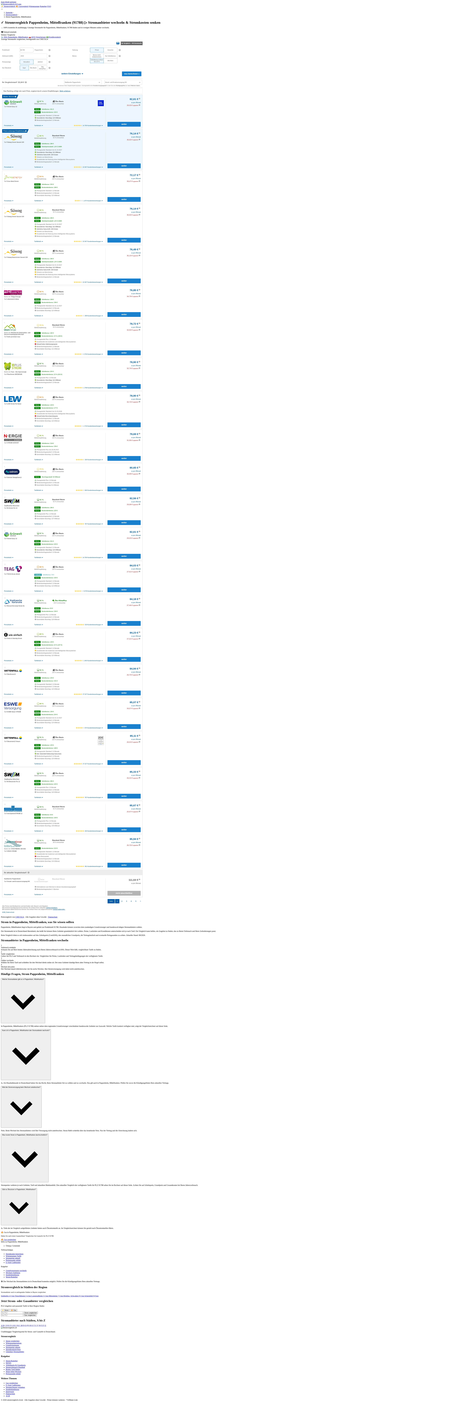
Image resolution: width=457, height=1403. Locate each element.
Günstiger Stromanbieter (15, 1352)
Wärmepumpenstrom (13, 1343)
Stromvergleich (11, 15)
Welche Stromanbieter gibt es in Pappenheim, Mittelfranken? (23, 979)
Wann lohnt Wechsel (13, 1372)
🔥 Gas (13, 1310)
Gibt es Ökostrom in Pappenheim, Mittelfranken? (19, 1189)
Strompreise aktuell (13, 1258)
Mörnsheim (56, 1296)
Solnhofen (7, 1296)
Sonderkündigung (12, 1275)
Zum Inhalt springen (8, 2)
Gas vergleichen (30, 1315)
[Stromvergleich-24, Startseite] (11, 4)
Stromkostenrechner (13, 1350)
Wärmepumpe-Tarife (13, 1256)
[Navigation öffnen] (2, 9)
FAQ (49, 6)
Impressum (10, 1392)
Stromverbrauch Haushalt (15, 1367)
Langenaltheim (39, 1296)
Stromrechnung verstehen (15, 1387)
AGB (8, 1396)
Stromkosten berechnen (14, 1254)
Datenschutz (52, 917)
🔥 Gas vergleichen (8, 1240)
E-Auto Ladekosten (13, 1262)
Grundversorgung (12, 1345)
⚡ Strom (5, 1310)
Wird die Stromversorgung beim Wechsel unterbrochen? (21, 1087)
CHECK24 (19, 917)
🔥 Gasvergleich (22, 6)
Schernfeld (91, 1296)
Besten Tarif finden (13, 1369)
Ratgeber (43, 6)
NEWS (8, 1363)
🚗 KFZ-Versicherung (37, 37)
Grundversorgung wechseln (16, 1271)
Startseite (9, 13)
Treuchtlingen (23, 1296)
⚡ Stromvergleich (8, 6)
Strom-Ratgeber (12, 1277)
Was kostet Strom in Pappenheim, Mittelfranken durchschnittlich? (24, 1135)
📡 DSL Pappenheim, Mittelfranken (14, 37)
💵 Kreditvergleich (53, 37)
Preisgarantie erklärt (13, 1260)
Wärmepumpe (34, 6)
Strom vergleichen (30, 1313)
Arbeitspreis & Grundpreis (16, 1365)
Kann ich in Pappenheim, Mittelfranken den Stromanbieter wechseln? (26, 1030)
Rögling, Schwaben (74, 1296)
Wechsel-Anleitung (13, 1273)
